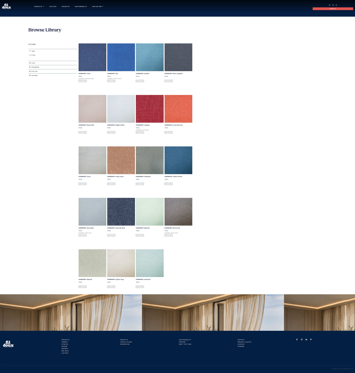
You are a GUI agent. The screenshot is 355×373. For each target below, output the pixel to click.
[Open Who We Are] (103, 6)
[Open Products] (43, 6)
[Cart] (333, 5)
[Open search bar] (330, 5)
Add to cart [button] (82, 80)
